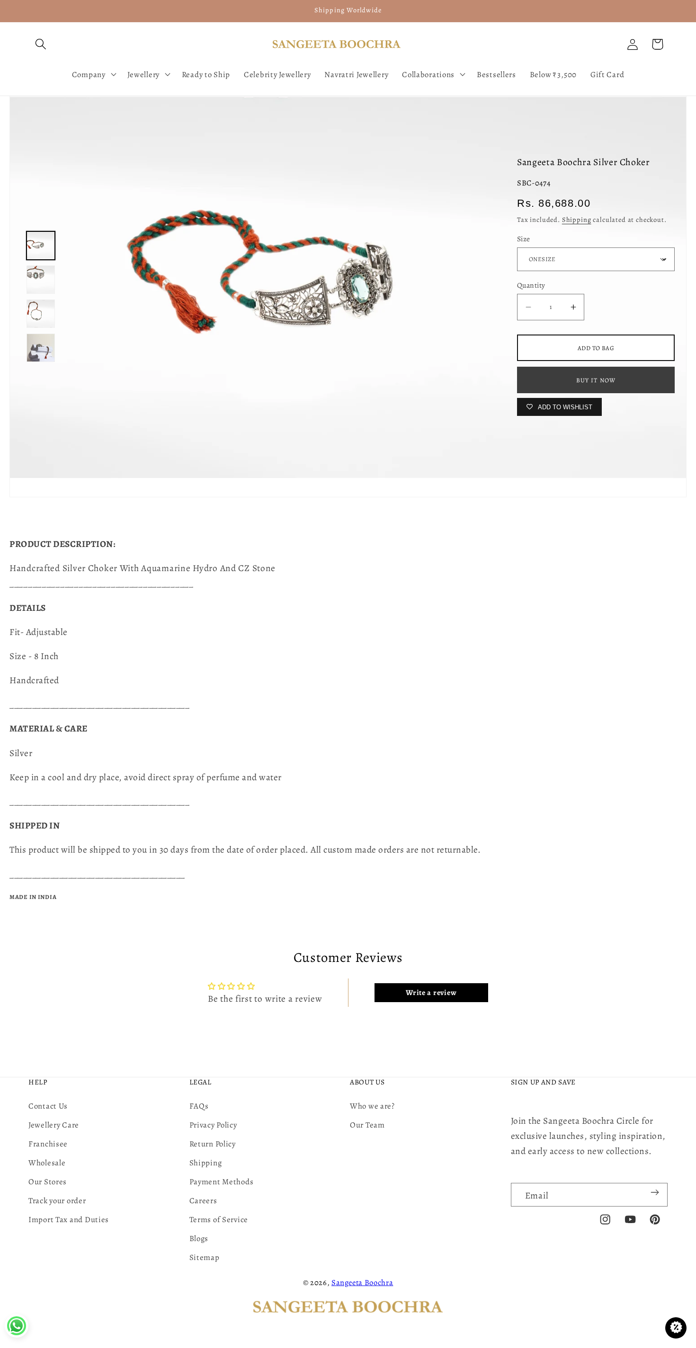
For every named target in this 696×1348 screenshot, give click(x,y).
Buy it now (596, 380)
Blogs (199, 1238)
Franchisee (48, 1143)
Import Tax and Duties (68, 1219)
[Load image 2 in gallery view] (41, 279)
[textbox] (348, 576)
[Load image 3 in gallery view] (41, 314)
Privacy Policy (213, 1124)
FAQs (199, 1106)
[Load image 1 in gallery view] (41, 245)
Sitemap (204, 1257)
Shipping (576, 219)
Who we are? (372, 1106)
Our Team (367, 1124)
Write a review (431, 992)
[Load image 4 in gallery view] (41, 348)
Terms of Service (219, 1219)
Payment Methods (221, 1181)
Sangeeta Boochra (362, 1282)
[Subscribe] (654, 1192)
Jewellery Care (53, 1124)
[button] (41, 44)
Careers (203, 1200)
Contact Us (48, 1106)
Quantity (531, 285)
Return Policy (212, 1143)
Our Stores (47, 1181)
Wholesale (46, 1162)
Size (523, 239)
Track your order (57, 1200)
